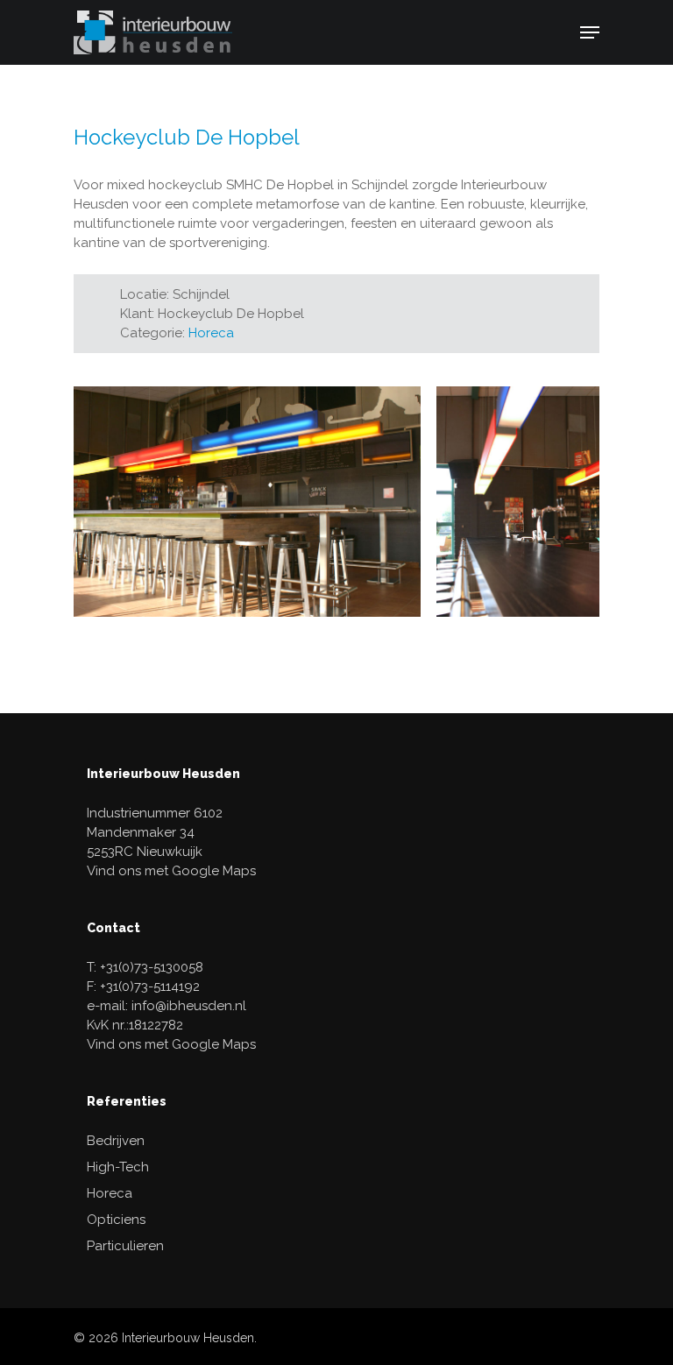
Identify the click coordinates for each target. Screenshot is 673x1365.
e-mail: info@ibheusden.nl (166, 1006)
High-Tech (118, 1167)
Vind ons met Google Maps (171, 871)
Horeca (211, 333)
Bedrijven (116, 1141)
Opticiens (116, 1219)
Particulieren (125, 1246)
